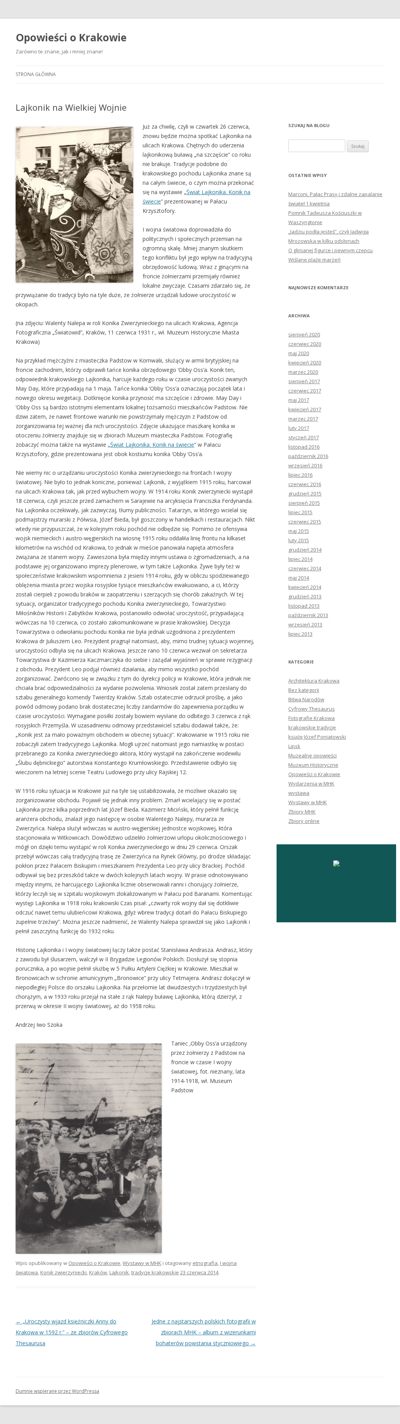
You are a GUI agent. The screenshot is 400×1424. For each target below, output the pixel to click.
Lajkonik (119, 1272)
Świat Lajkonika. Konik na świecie (152, 444)
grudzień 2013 (304, 596)
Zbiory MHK (302, 811)
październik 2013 (308, 615)
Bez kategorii (303, 689)
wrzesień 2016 (305, 465)
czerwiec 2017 (304, 390)
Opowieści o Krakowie (71, 37)
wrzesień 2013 (305, 624)
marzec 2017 (303, 418)
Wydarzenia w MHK (311, 783)
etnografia (205, 1263)
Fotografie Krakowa (311, 718)
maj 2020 (298, 353)
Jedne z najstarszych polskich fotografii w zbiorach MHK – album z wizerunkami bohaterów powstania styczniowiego (204, 1332)
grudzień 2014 (304, 549)
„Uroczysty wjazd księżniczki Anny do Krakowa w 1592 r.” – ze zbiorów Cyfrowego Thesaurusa (72, 1332)
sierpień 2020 (304, 334)
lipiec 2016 (300, 474)
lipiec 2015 (300, 512)
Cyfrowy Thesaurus (311, 708)
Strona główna (36, 74)
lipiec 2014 (300, 559)
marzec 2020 (303, 371)
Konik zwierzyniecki (63, 1272)
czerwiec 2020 (304, 343)
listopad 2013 (304, 605)
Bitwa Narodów (306, 699)
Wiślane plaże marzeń (314, 259)
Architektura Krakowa (313, 680)
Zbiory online (304, 820)
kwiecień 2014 (304, 587)
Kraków (98, 1272)
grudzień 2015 (304, 493)
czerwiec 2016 (304, 484)
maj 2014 (298, 577)
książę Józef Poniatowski (317, 736)
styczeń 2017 (303, 437)
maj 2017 (298, 399)
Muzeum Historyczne (313, 764)
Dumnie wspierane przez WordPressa (57, 1391)
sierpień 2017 (304, 381)
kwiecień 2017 (304, 409)
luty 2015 (298, 540)
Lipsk (294, 746)
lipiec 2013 (300, 633)
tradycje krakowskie (155, 1272)
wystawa (298, 792)
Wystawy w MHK (142, 1263)
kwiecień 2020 (304, 362)
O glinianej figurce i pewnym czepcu (330, 250)
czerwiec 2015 (304, 521)
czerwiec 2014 (304, 568)
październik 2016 (308, 456)
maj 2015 (298, 530)
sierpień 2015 (304, 502)
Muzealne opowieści (312, 755)
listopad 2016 (304, 446)
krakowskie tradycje (312, 727)
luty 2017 (298, 428)
